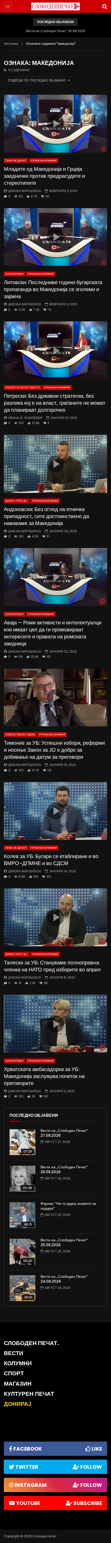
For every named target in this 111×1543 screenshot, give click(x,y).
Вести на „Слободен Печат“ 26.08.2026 (55, 31)
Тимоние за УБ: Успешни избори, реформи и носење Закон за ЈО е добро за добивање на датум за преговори (54, 750)
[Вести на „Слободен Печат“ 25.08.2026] (22, 1252)
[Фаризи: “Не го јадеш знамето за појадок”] (22, 1215)
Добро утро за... (16, 501)
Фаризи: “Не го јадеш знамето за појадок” (68, 1206)
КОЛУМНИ (18, 1363)
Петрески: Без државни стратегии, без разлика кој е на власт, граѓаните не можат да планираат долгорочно (54, 403)
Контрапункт (14, 274)
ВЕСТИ (13, 1353)
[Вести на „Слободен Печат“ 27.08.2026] (22, 1142)
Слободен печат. (31, 1343)
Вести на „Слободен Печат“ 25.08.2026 (64, 1242)
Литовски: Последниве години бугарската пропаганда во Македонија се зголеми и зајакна (53, 289)
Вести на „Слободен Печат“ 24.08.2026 (64, 1279)
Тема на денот (16, 161)
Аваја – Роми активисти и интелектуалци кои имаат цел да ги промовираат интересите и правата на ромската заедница (52, 633)
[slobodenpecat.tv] (55, 6)
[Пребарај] (104, 6)
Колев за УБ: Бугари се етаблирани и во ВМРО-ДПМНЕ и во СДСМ (51, 860)
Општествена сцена (20, 734)
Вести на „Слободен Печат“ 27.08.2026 (64, 1133)
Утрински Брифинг (43, 161)
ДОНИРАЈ (17, 1404)
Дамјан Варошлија (24, 191)
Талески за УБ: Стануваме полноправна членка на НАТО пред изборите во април (52, 966)
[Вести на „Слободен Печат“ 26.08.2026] (22, 1179)
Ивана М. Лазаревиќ (25, 418)
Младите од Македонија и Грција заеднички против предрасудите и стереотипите (44, 176)
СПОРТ (14, 1373)
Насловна (11, 43)
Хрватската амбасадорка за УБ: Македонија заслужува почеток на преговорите (44, 1076)
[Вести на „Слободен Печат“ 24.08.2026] (22, 1288)
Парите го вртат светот (22, 387)
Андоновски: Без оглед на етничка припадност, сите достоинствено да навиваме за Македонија (46, 516)
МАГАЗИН (17, 1384)
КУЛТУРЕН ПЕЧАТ (29, 1394)
